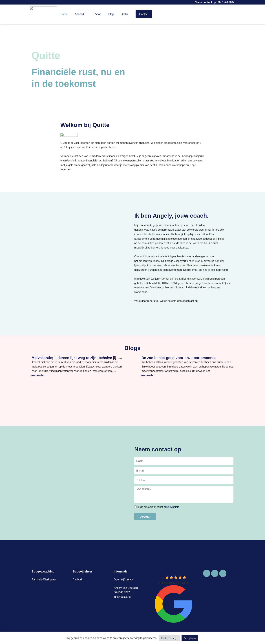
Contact (143, 14)
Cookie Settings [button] (169, 638)
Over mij (119, 579)
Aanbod (79, 14)
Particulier (37, 579)
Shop (98, 14)
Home (64, 14)
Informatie (120, 571)
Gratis (124, 14)
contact (189, 300)
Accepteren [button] (190, 638)
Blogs (132, 348)
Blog (111, 14)
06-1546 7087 (122, 592)
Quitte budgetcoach (173, 573)
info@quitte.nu (122, 596)
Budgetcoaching (43, 571)
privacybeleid (171, 506)
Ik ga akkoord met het (158, 506)
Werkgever (49, 579)
